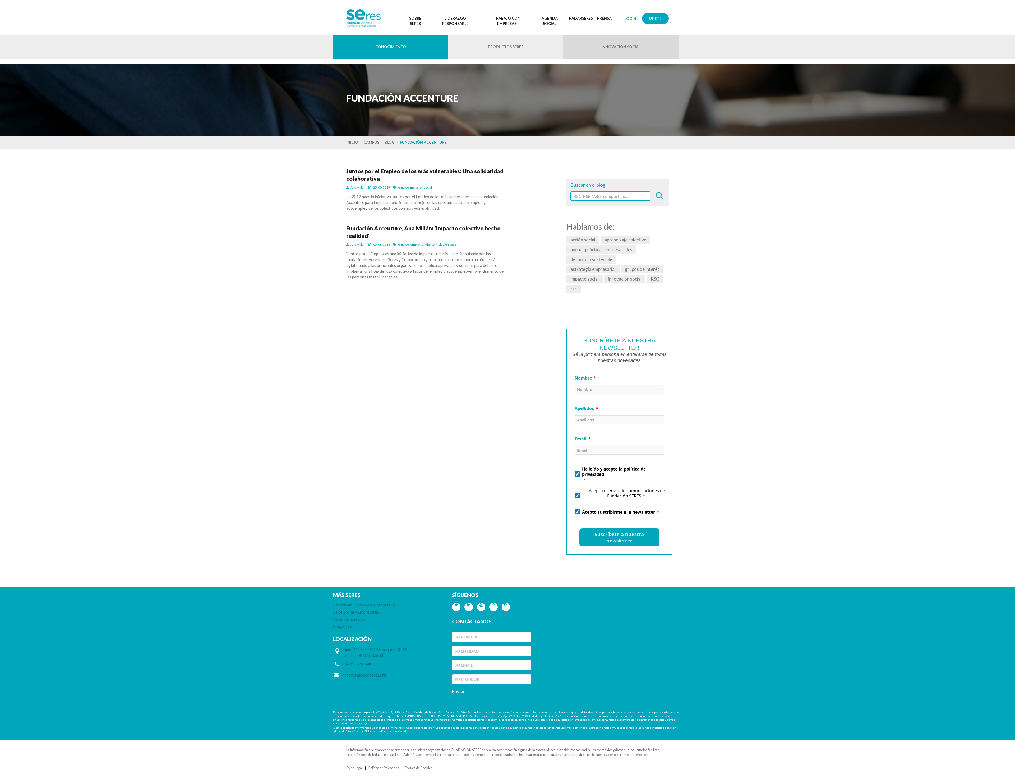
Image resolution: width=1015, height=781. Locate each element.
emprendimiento (422, 244)
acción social (582, 240)
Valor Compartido (349, 619)
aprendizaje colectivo (626, 240)
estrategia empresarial (593, 269)
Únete (655, 18)
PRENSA (604, 18)
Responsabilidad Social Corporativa (364, 604)
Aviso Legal (354, 768)
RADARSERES (581, 18)
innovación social (625, 279)
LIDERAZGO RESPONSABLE (455, 21)
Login (630, 18)
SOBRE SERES (415, 21)
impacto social (584, 279)
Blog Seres (342, 626)
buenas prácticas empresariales (601, 249)
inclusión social (421, 187)
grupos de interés (642, 269)
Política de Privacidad (383, 768)
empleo (403, 187)
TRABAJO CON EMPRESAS (506, 21)
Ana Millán (357, 187)
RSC (655, 279)
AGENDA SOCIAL (550, 21)
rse (573, 288)
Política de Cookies (418, 768)
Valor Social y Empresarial (356, 612)
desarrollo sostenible (591, 259)
